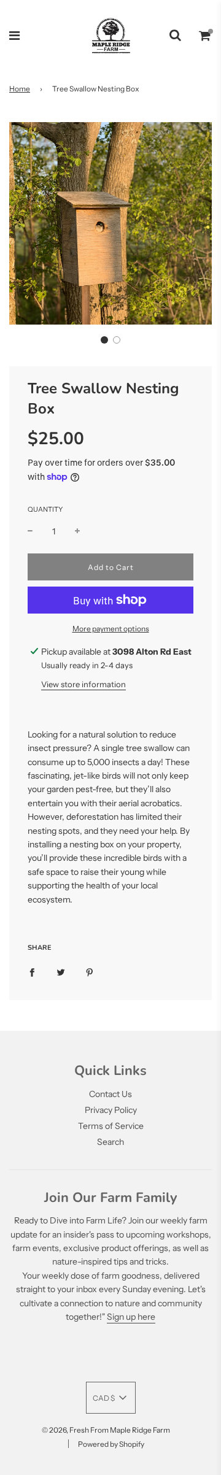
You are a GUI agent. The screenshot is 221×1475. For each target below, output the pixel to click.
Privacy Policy (111, 1109)
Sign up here (131, 1316)
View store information (83, 684)
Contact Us (110, 1094)
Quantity (45, 509)
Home (19, 88)
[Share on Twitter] (60, 972)
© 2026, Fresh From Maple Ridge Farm (106, 1430)
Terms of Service (111, 1125)
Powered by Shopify (111, 1444)
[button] (104, 340)
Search (110, 1141)
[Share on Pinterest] (89, 972)
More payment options (110, 628)
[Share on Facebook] (31, 972)
